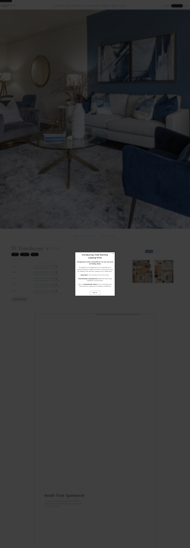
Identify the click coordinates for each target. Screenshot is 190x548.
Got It (95, 292)
